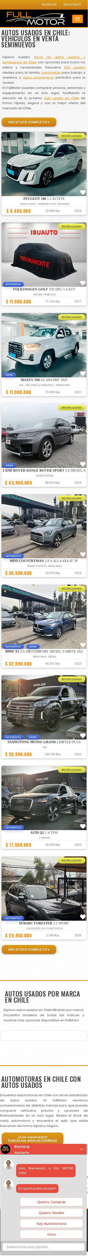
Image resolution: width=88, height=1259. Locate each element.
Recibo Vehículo (45, 294)
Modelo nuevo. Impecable (44, 566)
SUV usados (74, 67)
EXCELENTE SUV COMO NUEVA (45, 928)
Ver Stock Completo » (29, 122)
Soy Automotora (51, 1223)
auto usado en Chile (61, 98)
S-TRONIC (44, 837)
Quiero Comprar (51, 1201)
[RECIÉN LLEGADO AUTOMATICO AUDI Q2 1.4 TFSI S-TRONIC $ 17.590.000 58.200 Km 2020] (44, 851)
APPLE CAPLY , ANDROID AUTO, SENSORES (45, 204)
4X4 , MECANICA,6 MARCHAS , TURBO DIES (44, 385)
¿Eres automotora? (32, 1138)
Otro (51, 1234)
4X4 (45, 747)
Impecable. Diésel (45, 656)
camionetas (50, 72)
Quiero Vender (51, 1212)
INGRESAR (49, 4)
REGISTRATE (72, 4)
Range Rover (44, 475)
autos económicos (38, 77)
